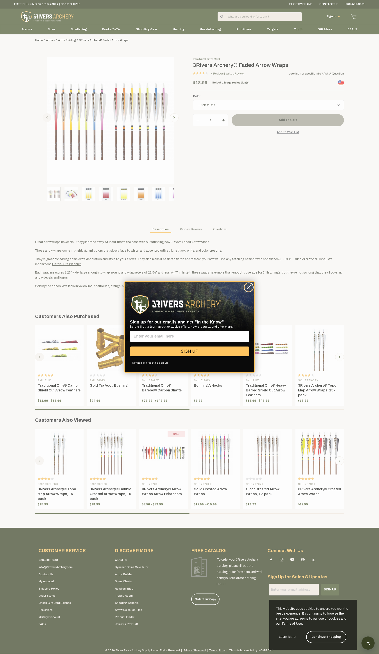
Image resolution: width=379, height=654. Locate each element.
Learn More (287, 636)
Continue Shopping (326, 636)
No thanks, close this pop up (150, 362)
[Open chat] (368, 643)
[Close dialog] (248, 287)
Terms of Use (291, 623)
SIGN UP (189, 351)
